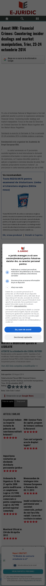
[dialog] (23, 293)
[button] (23, 287)
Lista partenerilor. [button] (20, 306)
